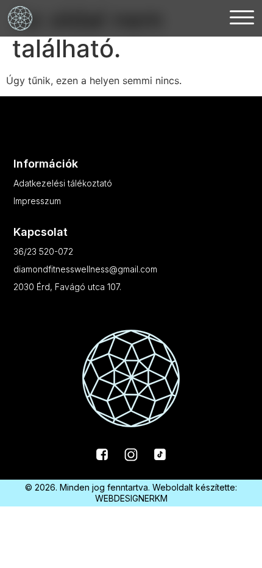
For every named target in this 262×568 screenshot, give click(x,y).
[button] (242, 16)
